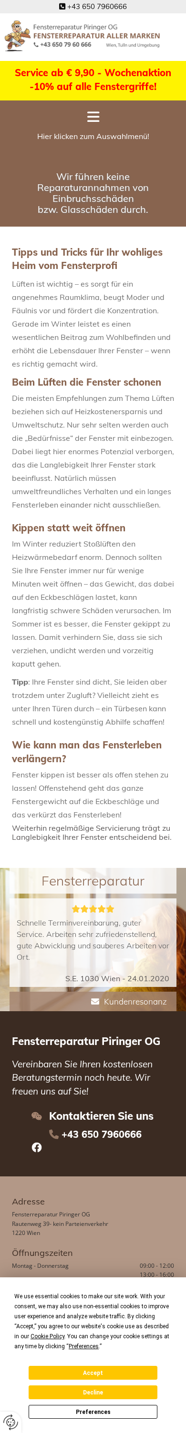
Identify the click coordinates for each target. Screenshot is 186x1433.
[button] (93, 119)
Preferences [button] (84, 1346)
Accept (93, 1373)
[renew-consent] (10, 1422)
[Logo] (83, 35)
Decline (93, 1392)
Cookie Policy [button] (47, 1336)
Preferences (93, 1412)
